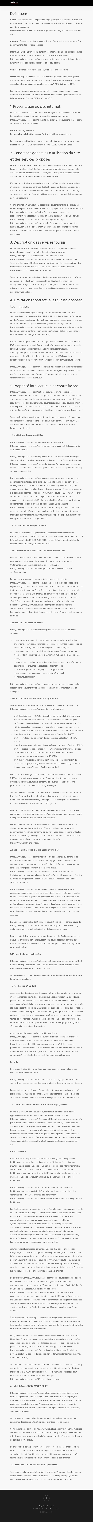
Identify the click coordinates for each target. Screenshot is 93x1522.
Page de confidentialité (46, 1506)
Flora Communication (53, 1509)
